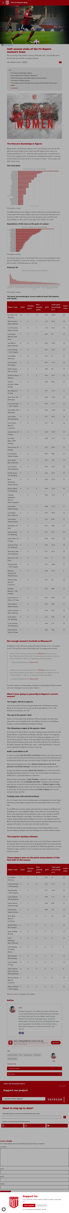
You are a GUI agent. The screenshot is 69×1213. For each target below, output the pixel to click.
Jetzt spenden (29, 1205)
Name (2, 1168)
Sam (14, 1064)
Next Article (11, 1074)
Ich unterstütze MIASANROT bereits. (35, 1209)
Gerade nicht (42, 1205)
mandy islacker (28, 1055)
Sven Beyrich (9, 45)
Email (2, 1176)
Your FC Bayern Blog (19, 3)
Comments (14, 88)
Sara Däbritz (37, 1055)
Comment (3, 1146)
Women (24, 62)
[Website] (22, 1033)
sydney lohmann (12, 1058)
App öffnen (55, 1042)
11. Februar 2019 (32, 662)
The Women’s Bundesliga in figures (21, 73)
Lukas (16, 994)
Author (13, 85)
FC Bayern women (12, 1055)
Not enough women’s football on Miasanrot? (24, 75)
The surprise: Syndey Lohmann (20, 80)
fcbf (21, 1055)
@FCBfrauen (42, 653)
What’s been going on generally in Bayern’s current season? (29, 78)
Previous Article (14, 1068)
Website (2, 1184)
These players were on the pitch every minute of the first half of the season (34, 83)
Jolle (8, 62)
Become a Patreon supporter (14, 1098)
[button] (18, 307)
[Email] (20, 1033)
